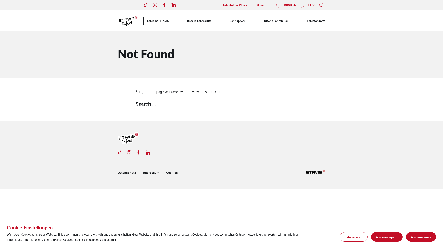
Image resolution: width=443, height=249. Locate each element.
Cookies (172, 172)
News (260, 5)
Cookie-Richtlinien (105, 239)
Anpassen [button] (353, 237)
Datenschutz (127, 172)
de (310, 5)
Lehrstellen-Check (235, 5)
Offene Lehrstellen (276, 21)
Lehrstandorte (316, 21)
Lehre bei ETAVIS (158, 21)
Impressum (151, 172)
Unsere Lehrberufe (199, 21)
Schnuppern (238, 21)
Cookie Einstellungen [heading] (30, 227)
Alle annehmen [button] (421, 237)
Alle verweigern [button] (386, 237)
